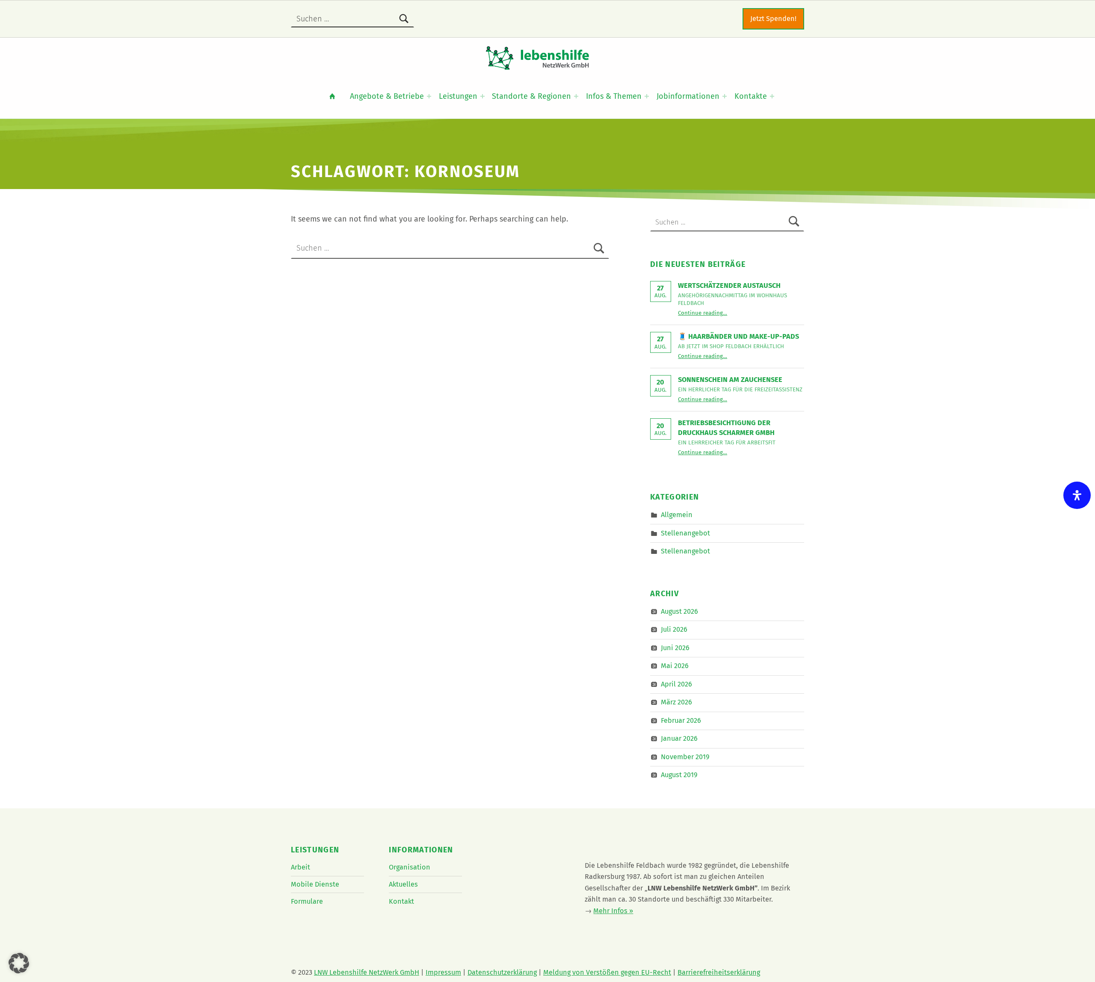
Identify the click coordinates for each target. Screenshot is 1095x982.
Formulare (307, 901)
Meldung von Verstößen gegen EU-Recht (607, 972)
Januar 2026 (679, 738)
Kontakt (401, 901)
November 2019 (685, 757)
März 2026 (676, 702)
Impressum (443, 972)
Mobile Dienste (315, 884)
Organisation (409, 867)
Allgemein (677, 515)
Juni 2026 (675, 648)
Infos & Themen (614, 96)
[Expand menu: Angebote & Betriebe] (429, 96)
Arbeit (300, 867)
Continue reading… (702, 313)
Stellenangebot (685, 533)
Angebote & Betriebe (387, 96)
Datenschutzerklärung (502, 972)
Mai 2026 (675, 666)
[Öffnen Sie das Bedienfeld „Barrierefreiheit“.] (1077, 495)
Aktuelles (403, 884)
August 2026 (679, 611)
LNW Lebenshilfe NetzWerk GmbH (366, 972)
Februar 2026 (681, 720)
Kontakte (750, 96)
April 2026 (676, 684)
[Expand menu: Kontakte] (772, 96)
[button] (19, 963)
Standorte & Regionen (531, 96)
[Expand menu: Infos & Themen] (647, 96)
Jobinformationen (688, 96)
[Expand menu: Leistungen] (482, 96)
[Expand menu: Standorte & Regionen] (576, 96)
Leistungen (458, 96)
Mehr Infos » (613, 911)
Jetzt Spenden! (773, 19)
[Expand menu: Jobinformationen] (724, 96)
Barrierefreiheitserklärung (719, 972)
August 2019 (679, 775)
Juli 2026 (674, 629)
